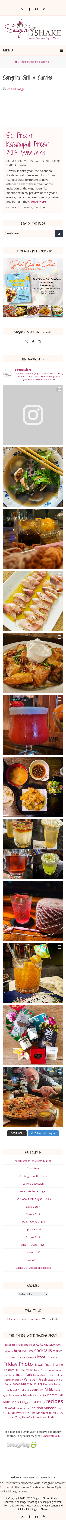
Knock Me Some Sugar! (33, 1191)
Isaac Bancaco (42, 1370)
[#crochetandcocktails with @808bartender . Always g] (33, 539)
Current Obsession (33, 1183)
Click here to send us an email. (24, 1319)
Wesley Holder (46, 1417)
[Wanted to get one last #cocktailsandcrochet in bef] (33, 973)
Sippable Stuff (33, 1229)
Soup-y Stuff (33, 1237)
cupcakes (12, 1357)
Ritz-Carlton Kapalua (17, 1408)
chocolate (50, 1344)
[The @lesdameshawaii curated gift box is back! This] (33, 1035)
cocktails (43, 1350)
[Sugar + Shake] (33, 30)
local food (48, 1383)
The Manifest (39, 1413)
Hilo (18, 1370)
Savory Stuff (33, 1214)
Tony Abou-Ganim (25, 1417)
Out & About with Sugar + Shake (28, 161)
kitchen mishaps (12, 1379)
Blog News (33, 1168)
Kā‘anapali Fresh (34, 1379)
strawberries (20, 1413)
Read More (38, 202)
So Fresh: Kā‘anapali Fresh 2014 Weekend (27, 144)
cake (39, 1344)
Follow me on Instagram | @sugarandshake (33, 1477)
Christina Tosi (23, 1350)
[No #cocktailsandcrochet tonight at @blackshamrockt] (33, 1097)
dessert (42, 1357)
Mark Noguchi (36, 1389)
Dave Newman (25, 1357)
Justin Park (24, 1374)
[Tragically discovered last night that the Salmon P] (33, 663)
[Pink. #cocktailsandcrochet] (33, 911)
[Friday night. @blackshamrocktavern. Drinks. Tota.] (33, 415)
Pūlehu (41, 1402)
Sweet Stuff (33, 1252)
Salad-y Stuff (33, 1206)
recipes (54, 1401)
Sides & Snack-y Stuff (33, 1222)
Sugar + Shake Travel (33, 1244)
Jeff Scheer (57, 1370)
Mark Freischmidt (20, 1390)
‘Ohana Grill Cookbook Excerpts (33, 1267)
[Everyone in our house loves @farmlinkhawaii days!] (33, 601)
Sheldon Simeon (43, 1407)
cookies (57, 1351)
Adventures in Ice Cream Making (33, 1160)
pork (33, 1402)
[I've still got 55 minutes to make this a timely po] (33, 477)
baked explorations (15, 1344)
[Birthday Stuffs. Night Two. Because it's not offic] (33, 725)
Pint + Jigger (23, 1402)
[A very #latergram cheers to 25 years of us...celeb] (33, 849)
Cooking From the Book (33, 1176)
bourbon (30, 1344)
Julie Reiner (9, 1375)
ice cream (27, 1370)
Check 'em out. (51, 1435)
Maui (49, 1389)
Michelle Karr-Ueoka (34, 1395)
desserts (55, 1357)
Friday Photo (18, 1363)
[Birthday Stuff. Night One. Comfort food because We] (33, 787)
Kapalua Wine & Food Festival (47, 1375)
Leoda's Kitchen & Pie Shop (27, 1383)
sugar (13, 207)
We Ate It (33, 1260)
